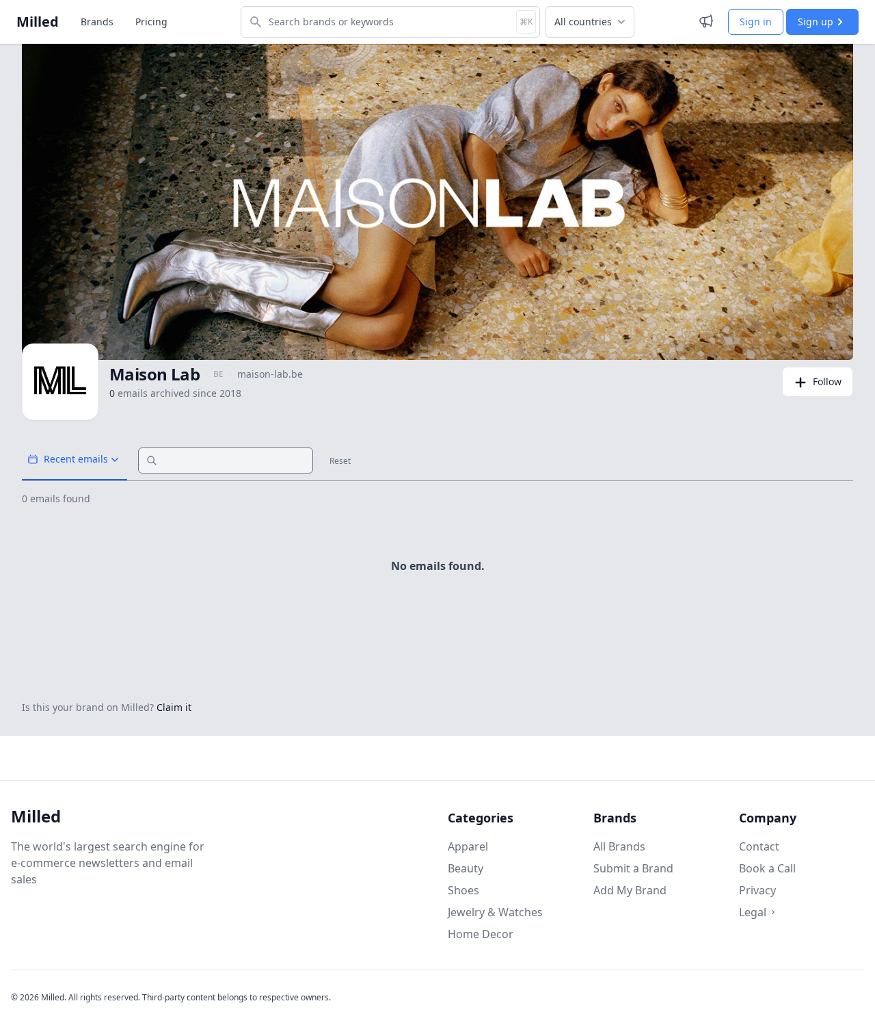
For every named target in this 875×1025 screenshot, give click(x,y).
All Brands (619, 846)
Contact (759, 846)
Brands (97, 21)
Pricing (151, 21)
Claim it (174, 707)
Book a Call (767, 868)
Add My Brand (630, 890)
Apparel (468, 846)
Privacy (757, 890)
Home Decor (480, 934)
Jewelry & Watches (495, 912)
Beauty (465, 868)
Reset (340, 461)
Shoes (463, 890)
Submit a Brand (633, 868)
